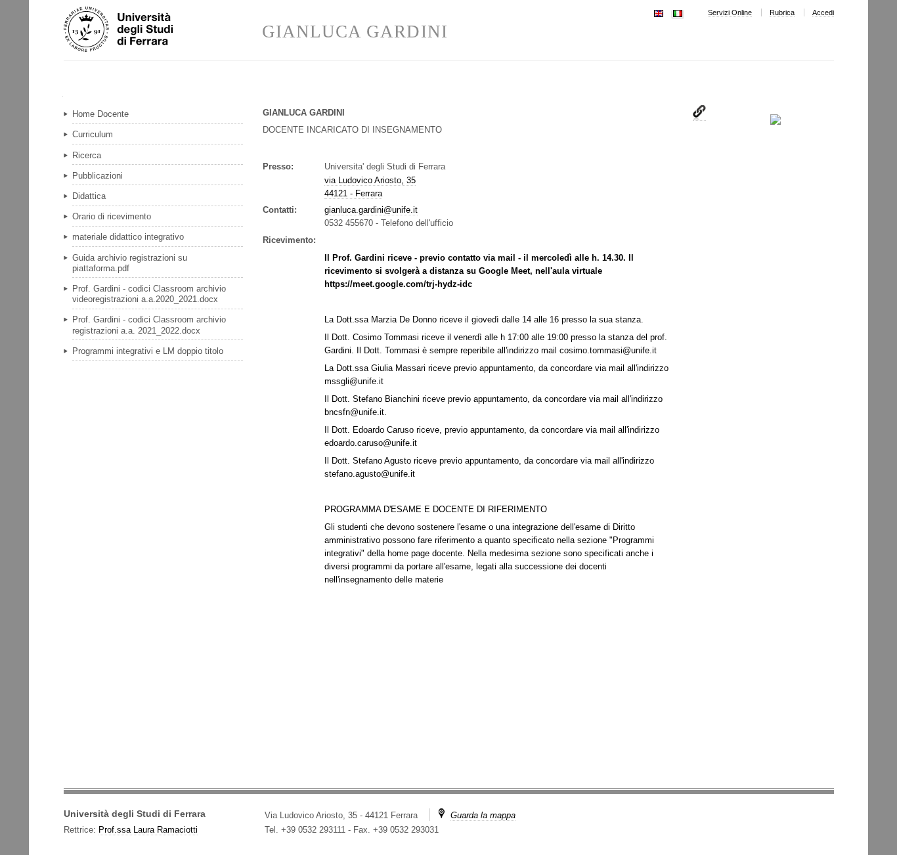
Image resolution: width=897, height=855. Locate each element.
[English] (658, 12)
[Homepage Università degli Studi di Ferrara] (163, 30)
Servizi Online (730, 12)
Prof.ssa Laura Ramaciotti (148, 830)
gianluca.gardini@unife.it (371, 210)
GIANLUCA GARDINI (355, 32)
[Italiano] (677, 12)
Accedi (823, 12)
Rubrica (782, 12)
